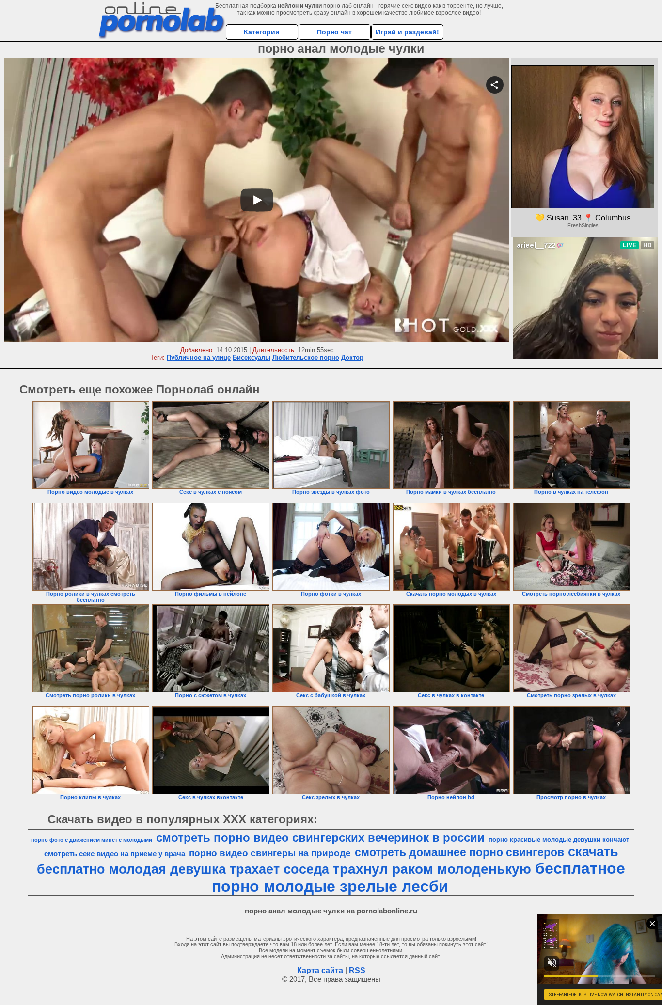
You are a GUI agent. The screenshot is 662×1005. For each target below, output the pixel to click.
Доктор (352, 357)
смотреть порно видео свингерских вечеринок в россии (320, 837)
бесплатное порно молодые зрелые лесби (418, 877)
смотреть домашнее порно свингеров (459, 852)
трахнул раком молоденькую (432, 869)
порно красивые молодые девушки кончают (559, 839)
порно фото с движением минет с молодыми (91, 840)
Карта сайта (320, 970)
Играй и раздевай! (407, 32)
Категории (262, 32)
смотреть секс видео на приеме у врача (114, 854)
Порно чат (334, 32)
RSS (357, 970)
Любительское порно (305, 357)
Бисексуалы (251, 357)
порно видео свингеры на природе (270, 853)
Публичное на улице (199, 357)
